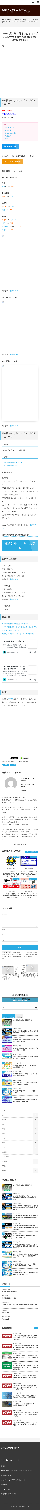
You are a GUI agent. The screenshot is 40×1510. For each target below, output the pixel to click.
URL (3, 940)
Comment (4, 914)
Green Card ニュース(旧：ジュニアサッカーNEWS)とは (16, 1470)
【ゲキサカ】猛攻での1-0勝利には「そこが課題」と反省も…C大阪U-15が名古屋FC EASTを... (25, 1424)
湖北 (3, 196)
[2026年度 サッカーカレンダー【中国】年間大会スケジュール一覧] (29, 887)
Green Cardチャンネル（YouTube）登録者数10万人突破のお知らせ (19, 1305)
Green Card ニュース (14, 9)
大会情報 (13, 764)
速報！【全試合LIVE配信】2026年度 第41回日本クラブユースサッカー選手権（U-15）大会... (25, 1255)
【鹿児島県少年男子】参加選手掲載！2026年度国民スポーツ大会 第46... (25, 1100)
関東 (3, 1124)
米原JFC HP (14, 291)
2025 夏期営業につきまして (10, 1298)
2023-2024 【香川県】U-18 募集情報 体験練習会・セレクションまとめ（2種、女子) (10, 975)
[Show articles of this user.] (11, 784)
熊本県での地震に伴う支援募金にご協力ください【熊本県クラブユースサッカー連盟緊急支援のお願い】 (25, 1367)
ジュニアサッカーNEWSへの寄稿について (13, 1480)
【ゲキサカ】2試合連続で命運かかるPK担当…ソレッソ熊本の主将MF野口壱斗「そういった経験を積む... (25, 1387)
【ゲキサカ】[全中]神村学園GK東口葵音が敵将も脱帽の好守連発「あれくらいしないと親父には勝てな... (25, 1347)
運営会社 (3, 1466)
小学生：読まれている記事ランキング (15, 624)
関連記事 (8, 136)
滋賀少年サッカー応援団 (20, 545)
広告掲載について (6, 1475)
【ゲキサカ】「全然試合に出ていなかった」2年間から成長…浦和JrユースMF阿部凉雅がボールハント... (25, 1377)
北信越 (4, 1119)
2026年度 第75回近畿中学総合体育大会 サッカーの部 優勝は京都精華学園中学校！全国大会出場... (25, 1227)
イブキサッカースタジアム (13, 466)
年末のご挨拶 (5, 1319)
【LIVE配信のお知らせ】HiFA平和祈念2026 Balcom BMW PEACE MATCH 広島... (11, 895)
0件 (5, 46)
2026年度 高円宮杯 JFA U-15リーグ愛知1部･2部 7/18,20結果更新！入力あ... (24, 1265)
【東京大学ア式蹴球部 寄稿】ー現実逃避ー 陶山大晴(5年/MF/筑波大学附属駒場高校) (25, 1396)
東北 (3, 1115)
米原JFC (11, 114)
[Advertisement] (20, 73)
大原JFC (10, 117)
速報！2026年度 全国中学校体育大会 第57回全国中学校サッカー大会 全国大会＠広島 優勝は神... (25, 1207)
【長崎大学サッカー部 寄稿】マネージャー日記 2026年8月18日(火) (25, 1404)
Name (3, 929)
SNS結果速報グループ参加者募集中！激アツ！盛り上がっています (25, 1236)
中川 (12, 186)
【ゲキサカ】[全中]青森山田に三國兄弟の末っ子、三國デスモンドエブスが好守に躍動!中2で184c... (25, 1337)
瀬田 (3, 223)
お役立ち (4, 1161)
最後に (7, 139)
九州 (3, 1147)
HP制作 (4, 1166)
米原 (3, 186)
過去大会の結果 (10, 133)
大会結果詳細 (9, 127)
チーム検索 (5, 1156)
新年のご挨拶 (5, 1312)
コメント (15, 761)
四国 (3, 1143)
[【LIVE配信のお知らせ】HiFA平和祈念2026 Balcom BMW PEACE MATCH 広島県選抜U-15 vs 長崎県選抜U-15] (11, 886)
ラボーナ (5, 226)
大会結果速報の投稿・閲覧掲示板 (22, 1020)
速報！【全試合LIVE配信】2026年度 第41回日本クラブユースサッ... (25, 1057)
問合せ (4, 1170)
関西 (3, 1133)
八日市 (13, 220)
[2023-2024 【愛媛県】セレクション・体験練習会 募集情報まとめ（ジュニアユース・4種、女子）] (32, 965)
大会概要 (8, 130)
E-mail (3, 935)
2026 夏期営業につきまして (10, 1291)
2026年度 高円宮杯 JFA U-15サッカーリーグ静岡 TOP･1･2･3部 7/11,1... (25, 1273)
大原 (11, 196)
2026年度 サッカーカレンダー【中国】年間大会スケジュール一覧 (29, 895)
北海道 (4, 1110)
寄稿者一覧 (4, 1484)
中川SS (9, 110)
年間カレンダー (33, 879)
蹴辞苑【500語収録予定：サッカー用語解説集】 (18, 634)
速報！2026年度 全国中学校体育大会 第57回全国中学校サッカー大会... (25, 1032)
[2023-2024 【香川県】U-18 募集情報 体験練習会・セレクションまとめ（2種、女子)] (8, 967)
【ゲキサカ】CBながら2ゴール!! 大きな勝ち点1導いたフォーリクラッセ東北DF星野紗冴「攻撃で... (25, 1414)
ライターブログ (21, 844)
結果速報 (4, 1152)
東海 (3, 1129)
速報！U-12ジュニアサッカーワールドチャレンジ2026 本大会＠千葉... (25, 1083)
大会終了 (6, 764)
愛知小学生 (16, 856)
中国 (3, 1138)
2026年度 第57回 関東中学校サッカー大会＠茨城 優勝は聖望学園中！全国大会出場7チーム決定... (25, 1197)
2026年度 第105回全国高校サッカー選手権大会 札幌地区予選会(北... (25, 1074)
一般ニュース (33, 856)
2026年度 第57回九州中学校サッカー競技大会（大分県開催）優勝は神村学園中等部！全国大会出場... (25, 1246)
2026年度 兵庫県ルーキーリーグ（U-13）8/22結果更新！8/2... (24, 1066)
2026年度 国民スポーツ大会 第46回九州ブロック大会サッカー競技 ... (25, 1040)
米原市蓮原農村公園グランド (14, 462)
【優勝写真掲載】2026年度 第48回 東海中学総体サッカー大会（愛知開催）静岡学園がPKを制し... (25, 1217)
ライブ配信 (16, 879)
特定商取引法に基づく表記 (8, 1494)
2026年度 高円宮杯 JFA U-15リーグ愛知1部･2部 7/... (24, 1092)
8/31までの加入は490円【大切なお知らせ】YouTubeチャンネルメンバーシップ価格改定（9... (25, 1357)
